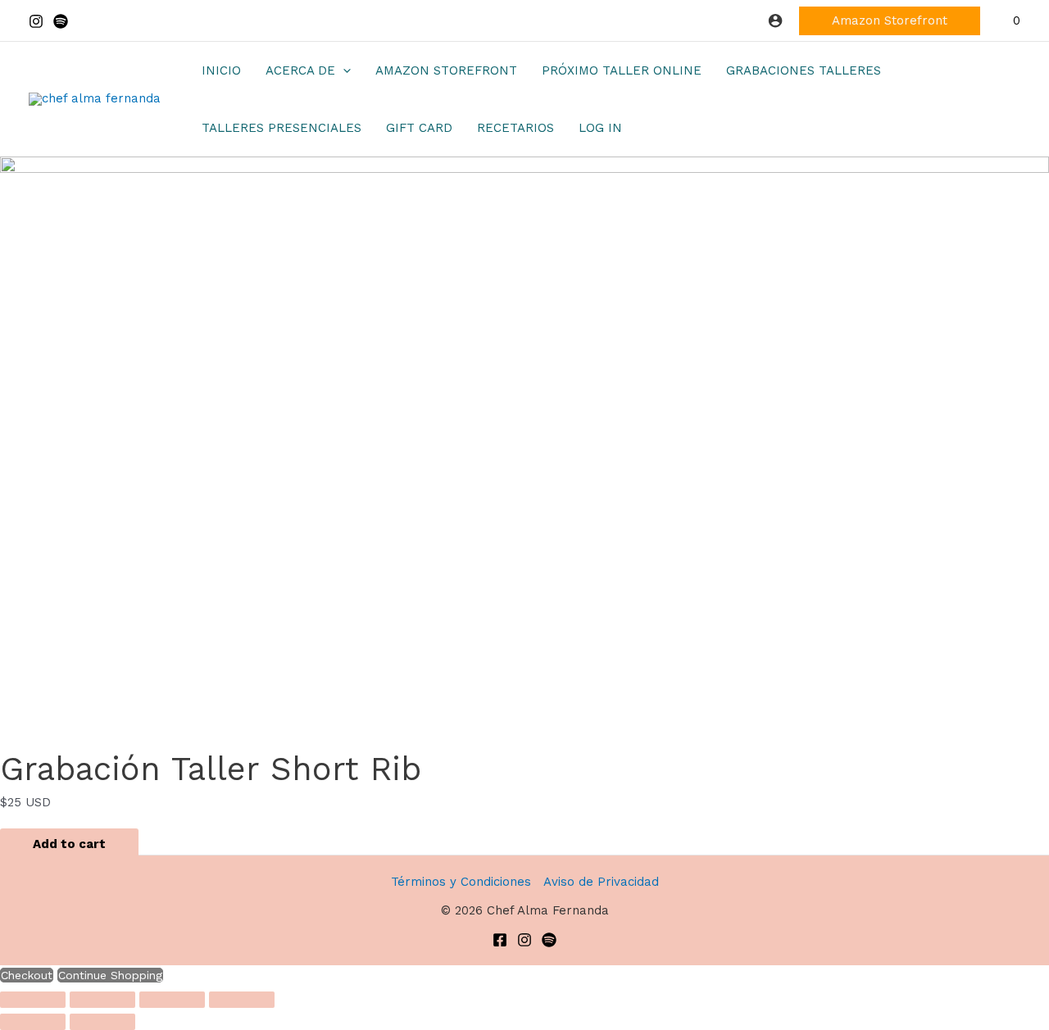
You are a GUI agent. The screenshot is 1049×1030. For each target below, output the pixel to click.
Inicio (221, 70)
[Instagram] (36, 21)
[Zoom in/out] (33, 999)
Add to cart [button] (69, 844)
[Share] (172, 999)
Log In (600, 127)
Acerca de (300, 70)
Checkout (26, 975)
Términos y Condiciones (461, 881)
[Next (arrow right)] (102, 1022)
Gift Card (419, 127)
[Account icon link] (775, 20)
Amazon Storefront (446, 70)
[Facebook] (500, 939)
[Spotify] (60, 21)
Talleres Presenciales (281, 127)
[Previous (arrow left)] (33, 1022)
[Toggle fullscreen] (102, 999)
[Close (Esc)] (242, 999)
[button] (889, 21)
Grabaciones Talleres (803, 70)
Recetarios (515, 127)
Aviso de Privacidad (601, 881)
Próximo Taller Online (622, 70)
